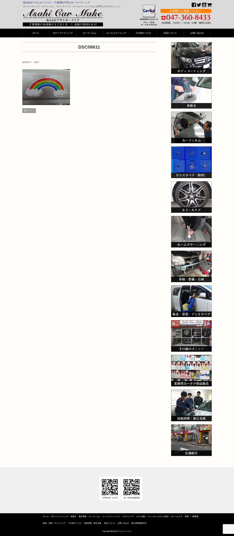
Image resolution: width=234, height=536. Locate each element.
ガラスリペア (128, 516)
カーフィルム (89, 33)
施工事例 (82, 516)
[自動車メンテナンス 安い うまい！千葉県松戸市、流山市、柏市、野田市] (191, 322)
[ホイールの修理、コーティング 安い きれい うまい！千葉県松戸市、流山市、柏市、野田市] (191, 183)
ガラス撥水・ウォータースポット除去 (152, 516)
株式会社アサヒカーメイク (120, 531)
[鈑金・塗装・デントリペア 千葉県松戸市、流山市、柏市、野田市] (191, 287)
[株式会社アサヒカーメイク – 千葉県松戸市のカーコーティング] (62, 10)
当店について (170, 33)
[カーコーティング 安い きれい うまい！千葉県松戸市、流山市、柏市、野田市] (191, 44)
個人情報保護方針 (139, 523)
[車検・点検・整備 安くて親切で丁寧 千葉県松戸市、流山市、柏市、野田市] (191, 252)
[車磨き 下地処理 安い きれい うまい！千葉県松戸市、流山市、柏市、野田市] (191, 79)
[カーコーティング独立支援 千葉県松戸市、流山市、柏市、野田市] (191, 391)
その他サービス (143, 33)
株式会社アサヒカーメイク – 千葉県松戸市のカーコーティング (56, 2)
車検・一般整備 (191, 516)
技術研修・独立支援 (92, 523)
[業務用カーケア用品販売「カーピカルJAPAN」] (191, 357)
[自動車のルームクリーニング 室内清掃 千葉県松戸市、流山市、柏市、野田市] (191, 218)
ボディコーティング (63, 33)
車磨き (73, 516)
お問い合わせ (197, 33)
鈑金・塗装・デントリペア (54, 523)
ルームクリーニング (116, 33)
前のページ (29, 110)
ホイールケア (176, 516)
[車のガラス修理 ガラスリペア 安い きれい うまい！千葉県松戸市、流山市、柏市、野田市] (191, 148)
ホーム (35, 33)
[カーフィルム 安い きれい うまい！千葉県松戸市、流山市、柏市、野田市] (191, 114)
